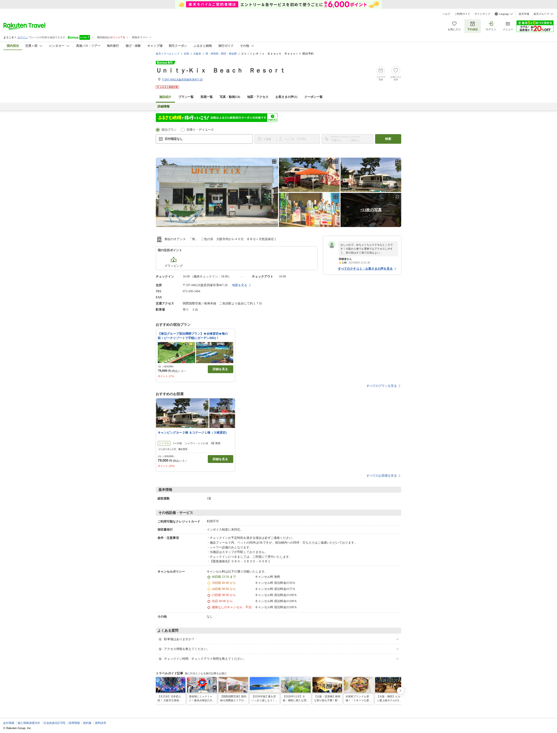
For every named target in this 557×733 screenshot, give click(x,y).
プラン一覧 (186, 97)
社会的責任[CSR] (54, 723)
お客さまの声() (286, 97)
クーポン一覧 (313, 97)
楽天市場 (524, 13)
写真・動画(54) (230, 97)
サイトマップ (482, 13)
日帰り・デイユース (200, 129)
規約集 (87, 723)
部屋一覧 (207, 97)
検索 (388, 138)
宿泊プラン (169, 129)
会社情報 (8, 723)
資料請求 (100, 723)
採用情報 (74, 723)
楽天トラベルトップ (167, 53)
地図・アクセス (257, 97)
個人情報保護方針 (29, 723)
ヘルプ (446, 13)
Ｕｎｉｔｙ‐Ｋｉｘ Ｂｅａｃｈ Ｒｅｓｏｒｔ (221, 70)
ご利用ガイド (462, 13)
